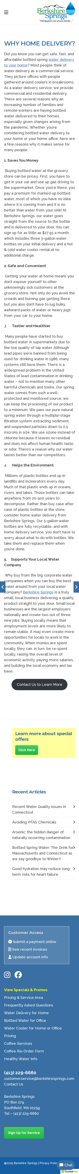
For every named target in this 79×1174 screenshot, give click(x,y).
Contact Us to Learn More (39, 684)
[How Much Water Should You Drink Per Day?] (2, 587)
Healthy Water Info (20, 1059)
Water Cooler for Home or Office (33, 1028)
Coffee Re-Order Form (24, 1051)
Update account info (30, 957)
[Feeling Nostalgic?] (76, 587)
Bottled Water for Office (25, 1020)
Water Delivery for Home (26, 1013)
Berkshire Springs (38, 592)
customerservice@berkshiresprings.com (39, 1078)
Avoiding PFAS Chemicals (34, 822)
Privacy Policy (49, 1163)
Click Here (26, 750)
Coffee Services (18, 1043)
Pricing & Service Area (23, 997)
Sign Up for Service (24, 1133)
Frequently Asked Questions (28, 1005)
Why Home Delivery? (39, 43)
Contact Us (13, 1084)
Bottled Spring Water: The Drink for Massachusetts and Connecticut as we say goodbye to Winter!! (43, 853)
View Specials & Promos (25, 990)
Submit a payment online (34, 942)
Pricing (10, 1036)
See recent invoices (29, 949)
